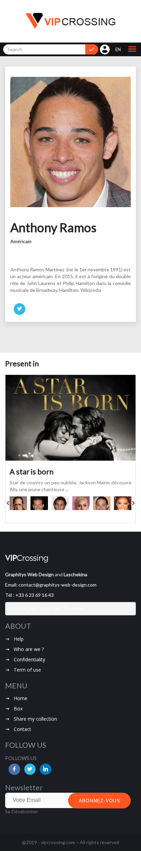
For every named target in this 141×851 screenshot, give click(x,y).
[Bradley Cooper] (39, 503)
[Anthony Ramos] (102, 503)
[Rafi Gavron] (60, 503)
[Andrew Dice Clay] (18, 503)
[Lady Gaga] (81, 503)
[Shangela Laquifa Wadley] (122, 503)
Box (18, 708)
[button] (132, 49)
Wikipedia (90, 290)
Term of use (27, 669)
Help (19, 639)
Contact (22, 729)
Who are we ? (29, 649)
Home (20, 698)
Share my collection (35, 719)
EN (118, 49)
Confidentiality (29, 659)
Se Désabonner (21, 811)
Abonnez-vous (99, 800)
